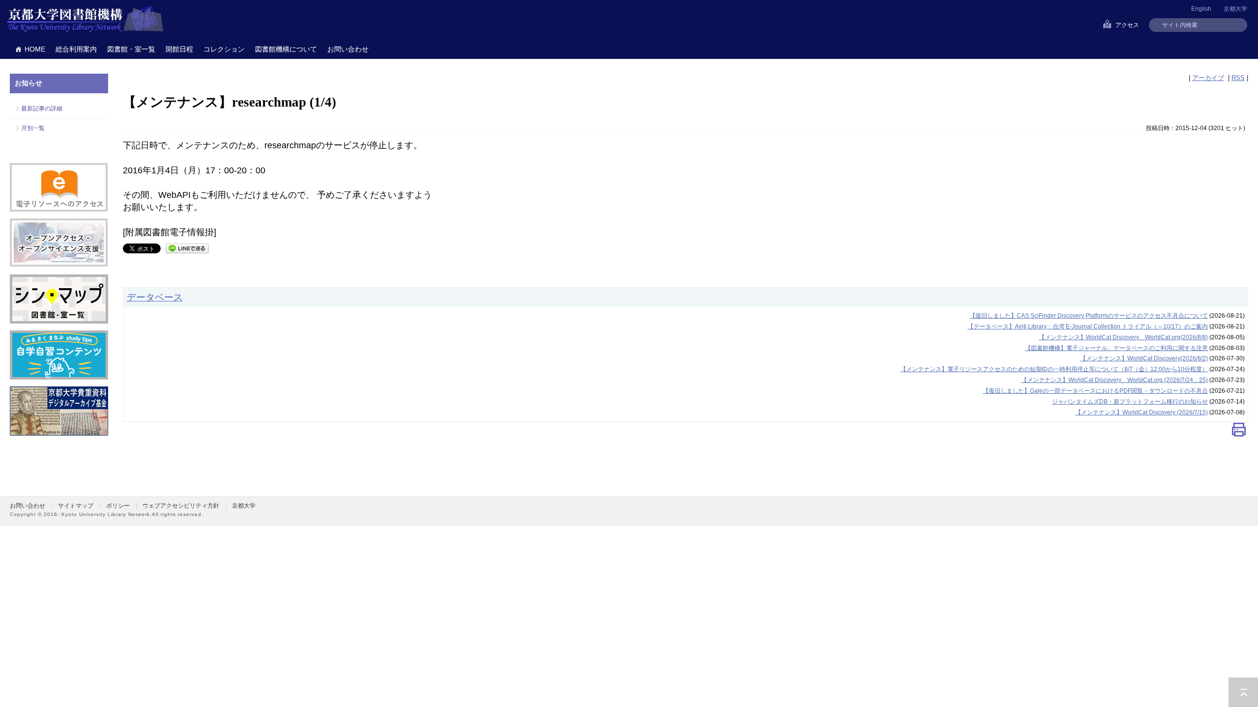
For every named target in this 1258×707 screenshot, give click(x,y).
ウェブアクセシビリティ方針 (181, 505)
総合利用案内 (76, 49)
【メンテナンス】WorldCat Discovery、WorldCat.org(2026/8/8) (1123, 337)
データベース (155, 297)
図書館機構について (286, 49)
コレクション (224, 49)
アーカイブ (1208, 78)
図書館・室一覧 (131, 49)
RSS (1238, 78)
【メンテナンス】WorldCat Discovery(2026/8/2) (1144, 358)
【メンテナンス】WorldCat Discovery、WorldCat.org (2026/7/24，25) (1114, 380)
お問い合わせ (348, 49)
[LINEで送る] (187, 247)
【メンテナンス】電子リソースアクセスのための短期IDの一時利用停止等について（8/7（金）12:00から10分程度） (1054, 369)
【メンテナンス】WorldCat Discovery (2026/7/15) (1141, 412)
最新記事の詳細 (41, 108)
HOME (35, 49)
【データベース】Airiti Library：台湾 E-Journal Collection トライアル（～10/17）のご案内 (1088, 326)
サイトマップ (75, 505)
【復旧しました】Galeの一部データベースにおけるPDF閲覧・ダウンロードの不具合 (1095, 390)
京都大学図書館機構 (85, 19)
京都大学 (1235, 8)
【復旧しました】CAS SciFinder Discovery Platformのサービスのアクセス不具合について (1089, 315)
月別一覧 (33, 128)
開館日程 (179, 49)
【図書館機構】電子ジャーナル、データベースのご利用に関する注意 (1116, 348)
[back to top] (1243, 692)
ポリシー (118, 505)
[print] (1238, 431)
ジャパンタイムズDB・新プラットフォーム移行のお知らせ (1130, 401)
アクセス (1127, 25)
